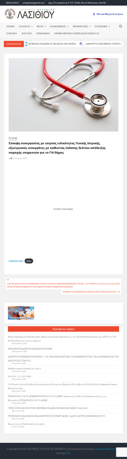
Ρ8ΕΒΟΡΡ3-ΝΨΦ (16, 261)
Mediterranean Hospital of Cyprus (24, 368)
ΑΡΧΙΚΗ (10, 26)
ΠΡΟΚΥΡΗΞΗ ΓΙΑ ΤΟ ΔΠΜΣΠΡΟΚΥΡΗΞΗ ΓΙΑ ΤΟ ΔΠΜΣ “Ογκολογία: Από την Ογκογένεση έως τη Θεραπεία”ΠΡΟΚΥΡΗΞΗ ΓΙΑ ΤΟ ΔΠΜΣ (57, 398)
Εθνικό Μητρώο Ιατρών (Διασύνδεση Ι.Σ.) (76, 33)
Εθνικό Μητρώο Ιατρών (109, 14)
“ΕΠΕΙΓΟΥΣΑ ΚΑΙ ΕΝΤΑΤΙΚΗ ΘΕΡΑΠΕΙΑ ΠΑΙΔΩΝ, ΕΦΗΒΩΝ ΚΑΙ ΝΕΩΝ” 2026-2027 (48, 408)
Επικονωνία (43, 33)
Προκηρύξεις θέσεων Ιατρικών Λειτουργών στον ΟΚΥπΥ (89, 292)
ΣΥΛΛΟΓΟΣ (24, 26)
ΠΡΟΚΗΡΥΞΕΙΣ (80, 26)
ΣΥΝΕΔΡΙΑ (11, 33)
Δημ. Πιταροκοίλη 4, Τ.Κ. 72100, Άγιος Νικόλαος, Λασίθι (77, 2)
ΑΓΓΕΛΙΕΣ (26, 33)
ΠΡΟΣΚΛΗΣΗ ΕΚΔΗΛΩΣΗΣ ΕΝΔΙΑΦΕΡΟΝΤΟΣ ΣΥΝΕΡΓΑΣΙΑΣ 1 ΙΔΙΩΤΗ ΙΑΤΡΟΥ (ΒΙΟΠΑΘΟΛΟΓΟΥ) (56, 416)
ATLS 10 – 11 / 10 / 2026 (19, 376)
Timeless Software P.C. (107, 448)
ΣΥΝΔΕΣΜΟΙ (101, 26)
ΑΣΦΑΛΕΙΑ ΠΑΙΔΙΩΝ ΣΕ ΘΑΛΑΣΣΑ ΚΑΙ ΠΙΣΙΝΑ (44, 43)
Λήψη (28, 261)
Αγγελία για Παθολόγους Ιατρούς (26, 424)
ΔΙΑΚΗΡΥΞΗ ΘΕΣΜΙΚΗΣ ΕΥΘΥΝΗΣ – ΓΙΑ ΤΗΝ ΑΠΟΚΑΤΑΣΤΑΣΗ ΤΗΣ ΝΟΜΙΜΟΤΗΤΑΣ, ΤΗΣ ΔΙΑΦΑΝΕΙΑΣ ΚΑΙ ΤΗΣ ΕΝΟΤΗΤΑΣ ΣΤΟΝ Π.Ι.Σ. (63, 358)
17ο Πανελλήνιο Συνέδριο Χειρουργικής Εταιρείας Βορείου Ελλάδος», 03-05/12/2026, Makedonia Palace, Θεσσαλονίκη (62, 386)
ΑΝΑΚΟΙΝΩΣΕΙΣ (58, 26)
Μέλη (40, 26)
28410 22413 (12, 2)
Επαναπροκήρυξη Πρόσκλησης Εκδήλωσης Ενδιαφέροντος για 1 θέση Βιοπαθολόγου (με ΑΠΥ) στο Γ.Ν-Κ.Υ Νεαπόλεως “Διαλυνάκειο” (62, 338)
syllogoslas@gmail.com (33, 2)
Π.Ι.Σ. (68, 453)
